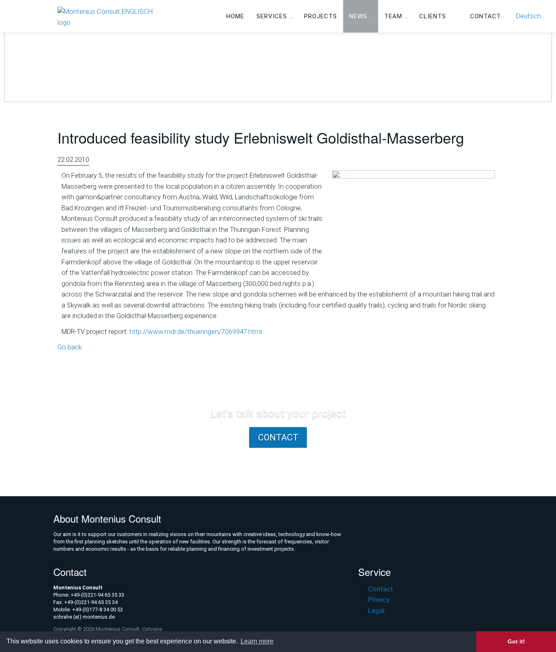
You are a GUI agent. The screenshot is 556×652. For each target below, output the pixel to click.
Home (235, 16)
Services (271, 16)
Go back (69, 347)
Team (393, 16)
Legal (376, 611)
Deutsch (528, 16)
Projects (320, 16)
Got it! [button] (516, 641)
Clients (432, 16)
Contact (485, 16)
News (358, 16)
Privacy (378, 600)
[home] (110, 17)
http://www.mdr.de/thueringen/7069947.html (195, 332)
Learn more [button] (257, 641)
